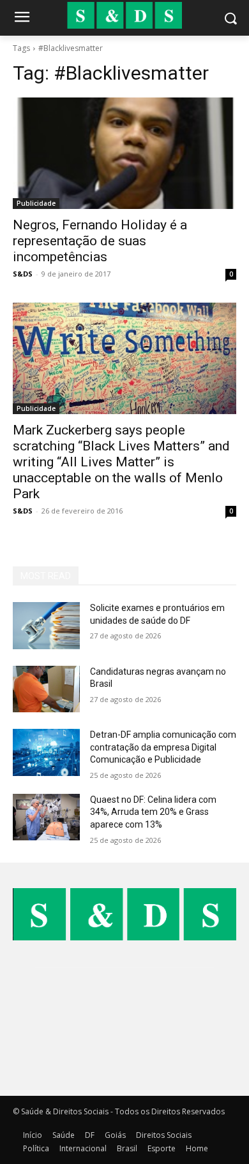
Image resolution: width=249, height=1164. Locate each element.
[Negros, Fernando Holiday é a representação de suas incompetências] (124, 153)
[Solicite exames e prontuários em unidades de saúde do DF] (46, 625)
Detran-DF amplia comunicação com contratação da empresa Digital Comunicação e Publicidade (163, 747)
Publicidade (36, 203)
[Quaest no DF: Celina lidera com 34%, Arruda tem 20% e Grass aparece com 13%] (46, 817)
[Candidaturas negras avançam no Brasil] (46, 689)
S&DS (23, 273)
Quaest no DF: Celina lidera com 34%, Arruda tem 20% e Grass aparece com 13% (153, 812)
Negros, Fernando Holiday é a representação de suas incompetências (100, 240)
